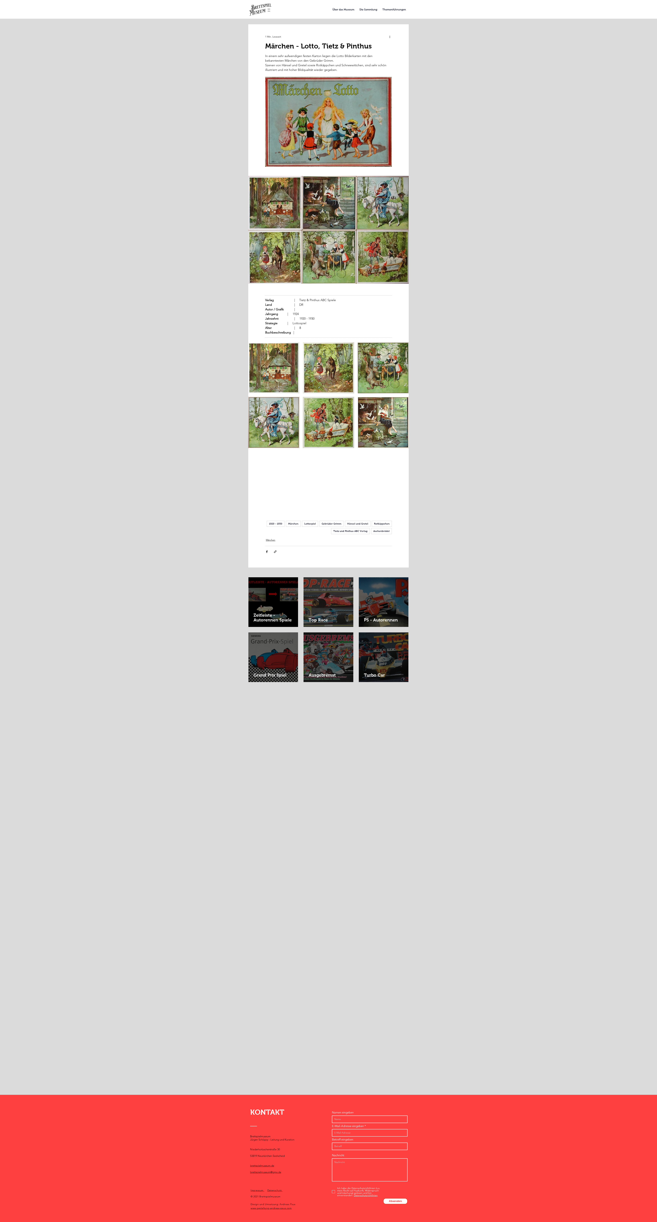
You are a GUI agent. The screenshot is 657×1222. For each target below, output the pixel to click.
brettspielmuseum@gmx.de (265, 1172)
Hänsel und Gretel (357, 523)
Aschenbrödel (381, 531)
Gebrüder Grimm (331, 523)
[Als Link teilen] (275, 551)
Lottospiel (310, 523)
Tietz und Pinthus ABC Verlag (350, 531)
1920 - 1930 (275, 523)
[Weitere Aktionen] (390, 37)
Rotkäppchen (382, 523)
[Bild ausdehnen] (273, 367)
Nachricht (338, 1155)
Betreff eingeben (342, 1139)
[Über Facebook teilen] (266, 551)
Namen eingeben (343, 1112)
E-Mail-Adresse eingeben (348, 1126)
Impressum (257, 1190)
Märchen (293, 523)
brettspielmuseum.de (262, 1165)
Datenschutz (275, 1190)
